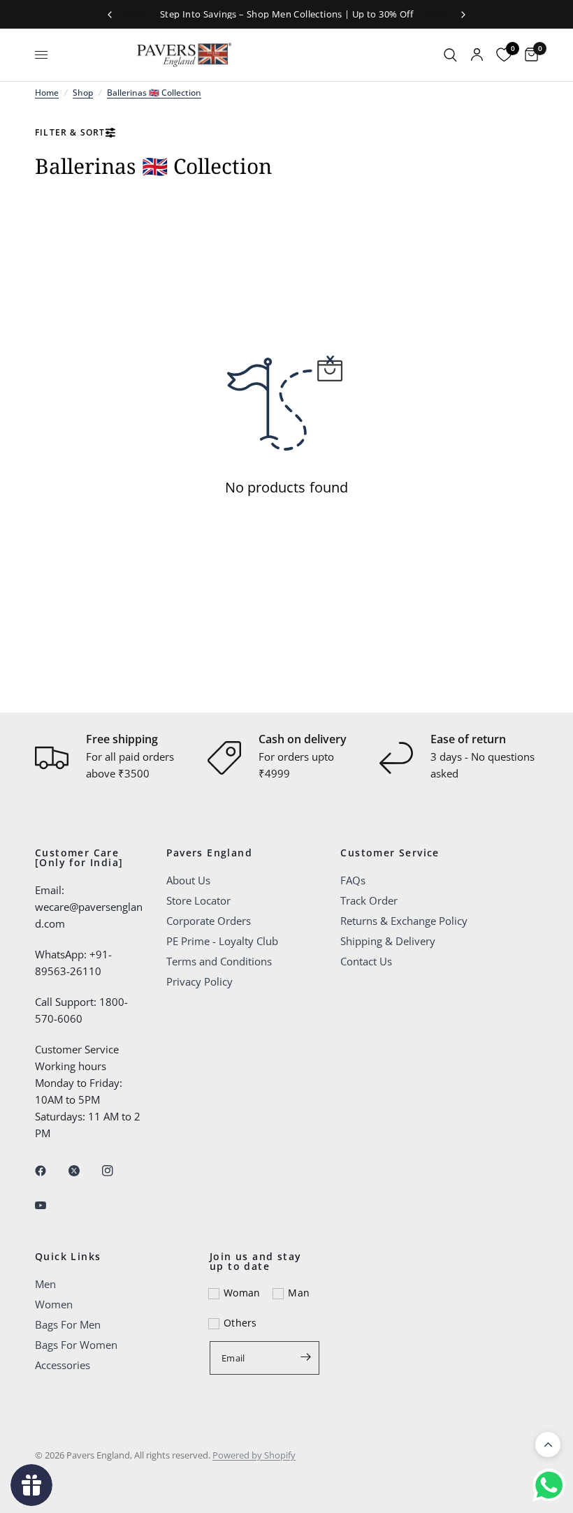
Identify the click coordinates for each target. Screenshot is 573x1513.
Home (47, 92)
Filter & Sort (70, 132)
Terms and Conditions (219, 961)
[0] (528, 55)
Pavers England (209, 853)
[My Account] (477, 55)
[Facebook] (50, 1170)
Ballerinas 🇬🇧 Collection (154, 92)
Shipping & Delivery (387, 941)
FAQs (352, 880)
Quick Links (68, 1257)
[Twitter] (83, 1170)
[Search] (450, 55)
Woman (242, 1292)
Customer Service (389, 853)
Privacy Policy (199, 981)
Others (240, 1322)
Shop (83, 92)
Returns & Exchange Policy (403, 921)
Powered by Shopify (254, 1455)
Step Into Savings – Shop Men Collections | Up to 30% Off (286, 14)
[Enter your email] (305, 1356)
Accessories (62, 1365)
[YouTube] (50, 1205)
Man (299, 1292)
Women (54, 1304)
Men (45, 1284)
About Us (188, 880)
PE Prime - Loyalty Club (222, 941)
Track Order (369, 900)
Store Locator (198, 900)
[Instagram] (117, 1170)
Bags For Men (68, 1324)
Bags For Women (76, 1345)
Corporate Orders (208, 921)
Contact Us (366, 961)
